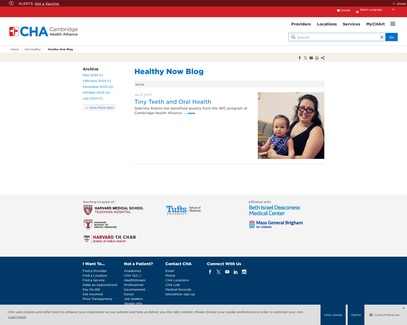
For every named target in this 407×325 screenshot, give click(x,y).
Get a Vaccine (47, 3)
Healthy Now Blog (60, 49)
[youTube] (227, 271)
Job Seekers (133, 299)
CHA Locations (177, 280)
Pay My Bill (91, 289)
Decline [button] (356, 315)
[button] (384, 314)
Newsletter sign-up (180, 294)
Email (169, 271)
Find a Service (94, 280)
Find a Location (95, 275)
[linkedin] (235, 271)
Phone (170, 275)
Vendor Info (133, 303)
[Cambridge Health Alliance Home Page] (44, 31)
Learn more (17, 317)
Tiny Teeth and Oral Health (172, 101)
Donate (345, 10)
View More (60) (101, 107)
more (191, 113)
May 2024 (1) (93, 75)
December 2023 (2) (98, 86)
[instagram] (244, 271)
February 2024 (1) (97, 81)
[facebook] (210, 271)
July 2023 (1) (93, 98)
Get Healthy (33, 49)
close (401, 3)
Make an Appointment (100, 285)
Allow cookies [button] (333, 315)
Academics (132, 271)
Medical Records (178, 289)
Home (15, 49)
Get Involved (93, 294)
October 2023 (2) (96, 92)
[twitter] (218, 271)
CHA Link (172, 285)
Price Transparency (97, 299)
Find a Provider (95, 271)
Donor (129, 294)
